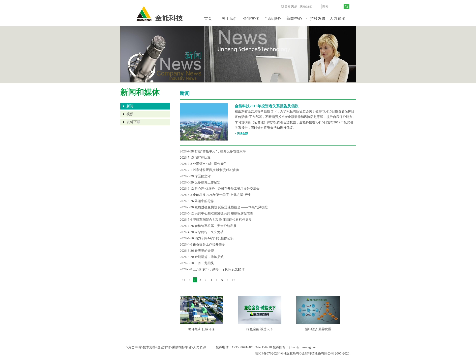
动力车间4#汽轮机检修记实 (214, 238)
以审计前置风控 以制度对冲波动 (216, 170)
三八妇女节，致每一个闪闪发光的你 (218, 269)
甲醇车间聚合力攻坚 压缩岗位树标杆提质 (222, 219)
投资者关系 (289, 6)
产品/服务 (272, 18)
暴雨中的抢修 (204, 201)
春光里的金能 (204, 250)
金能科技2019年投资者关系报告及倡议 (266, 106)
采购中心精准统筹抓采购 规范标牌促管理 (224, 213)
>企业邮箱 (163, 347)
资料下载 (133, 122)
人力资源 (337, 18)
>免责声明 (133, 347)
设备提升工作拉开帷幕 (209, 244)
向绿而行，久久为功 (209, 232)
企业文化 (251, 18)
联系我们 (305, 6)
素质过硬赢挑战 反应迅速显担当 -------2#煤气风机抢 (231, 207)
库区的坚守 (203, 176)
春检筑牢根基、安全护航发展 (216, 226)
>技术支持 (148, 347)
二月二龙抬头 (204, 263)
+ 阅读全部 (241, 133)
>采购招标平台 (180, 347)
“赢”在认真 (202, 157)
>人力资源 (198, 347)
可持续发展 (316, 18)
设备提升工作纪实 (207, 182)
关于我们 (230, 18)
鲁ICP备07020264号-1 (270, 353)
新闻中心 (294, 18)
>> (233, 279)
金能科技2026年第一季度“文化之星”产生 (222, 195)
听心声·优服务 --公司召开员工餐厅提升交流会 (227, 188)
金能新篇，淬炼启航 (209, 257)
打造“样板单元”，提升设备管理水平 (220, 151)
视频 (129, 114)
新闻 (129, 106)
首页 (208, 18)
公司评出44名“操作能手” (210, 164)
